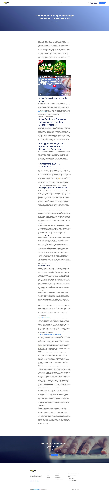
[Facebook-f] (31, 481)
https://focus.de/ (41, 346)
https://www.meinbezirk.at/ (43, 111)
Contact (69, 2)
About (59, 2)
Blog (66, 2)
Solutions (62, 2)
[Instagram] (35, 481)
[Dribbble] (38, 481)
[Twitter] (33, 481)
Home (56, 2)
